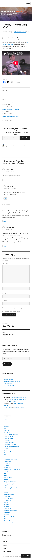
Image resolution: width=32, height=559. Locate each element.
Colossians (7, 440)
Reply (4, 179)
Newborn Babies (19, 407)
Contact (6, 548)
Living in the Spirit (9, 484)
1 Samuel (6, 422)
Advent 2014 (7, 432)
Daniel (6, 448)
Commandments (9, 442)
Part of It (6, 377)
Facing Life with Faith (10, 459)
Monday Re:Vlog (21, 145)
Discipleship (7, 451)
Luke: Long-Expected (10, 488)
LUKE (5, 486)
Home (5, 542)
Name (4, 286)
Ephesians (7, 455)
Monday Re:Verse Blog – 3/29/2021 (10, 102)
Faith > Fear (7, 461)
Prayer (6, 502)
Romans (6, 514)
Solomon (4, 146)
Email (4, 293)
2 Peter (6, 424)
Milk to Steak (8, 407)
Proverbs (6, 504)
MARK (6, 490)
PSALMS (6, 506)
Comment (5, 263)
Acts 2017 (6, 430)
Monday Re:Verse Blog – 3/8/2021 (10, 109)
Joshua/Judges (8, 477)
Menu (28, 3)
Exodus (6, 457)
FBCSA (6, 145)
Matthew (6, 492)
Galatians (7, 463)
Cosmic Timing (8, 379)
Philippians (7, 500)
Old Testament (8, 498)
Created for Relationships (11, 446)
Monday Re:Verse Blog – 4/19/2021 (10, 116)
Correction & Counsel (10, 444)
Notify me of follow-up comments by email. (14, 308)
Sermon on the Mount (10, 517)
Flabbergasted (8, 383)
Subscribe (25, 138)
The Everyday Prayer (7, 556)
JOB (5, 473)
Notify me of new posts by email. (12, 311)
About (5, 545)
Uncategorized (8, 523)
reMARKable (7, 508)
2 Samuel (6, 426)
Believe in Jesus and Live (11, 434)
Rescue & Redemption (10, 510)
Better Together (8, 436)
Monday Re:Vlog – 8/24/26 (12, 381)
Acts (5, 428)
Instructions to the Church (12, 469)
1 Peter (6, 420)
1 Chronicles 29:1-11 (20, 31)
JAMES (6, 471)
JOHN (5, 475)
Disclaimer (7, 551)
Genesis (6, 465)
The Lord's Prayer (9, 521)
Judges (6, 479)
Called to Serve (8, 438)
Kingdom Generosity (10, 481)
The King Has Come (10, 385)
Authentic (13, 401)
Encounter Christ (9, 453)
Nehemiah (7, 496)
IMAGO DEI (7, 467)
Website (5, 300)
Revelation (7, 512)
